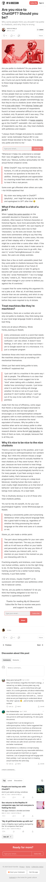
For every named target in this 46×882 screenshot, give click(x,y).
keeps (32, 120)
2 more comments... (9, 770)
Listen (41, 30)
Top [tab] (4, 781)
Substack (12, 877)
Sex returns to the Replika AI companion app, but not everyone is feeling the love (18, 805)
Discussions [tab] (18, 781)
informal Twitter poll (33, 106)
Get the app (33, 872)
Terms (28, 867)
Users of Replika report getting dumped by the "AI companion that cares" (17, 825)
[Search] (42, 780)
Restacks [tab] (16, 660)
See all (6, 837)
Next (39, 645)
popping (39, 120)
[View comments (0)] (13, 831)
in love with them (12, 106)
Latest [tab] (10, 781)
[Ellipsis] (43, 680)
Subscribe (33, 3)
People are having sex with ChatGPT (14, 788)
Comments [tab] (7, 660)
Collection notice (37, 867)
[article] (23, 792)
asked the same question (19, 214)
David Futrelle (12, 28)
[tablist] (11, 660)
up (3, 123)
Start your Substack (17, 872)
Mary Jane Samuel (13, 680)
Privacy (21, 867)
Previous (8, 645)
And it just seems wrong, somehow (15, 792)
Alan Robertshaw (12, 711)
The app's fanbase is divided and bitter (16, 810)
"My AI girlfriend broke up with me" (17, 821)
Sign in (41, 3)
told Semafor (34, 431)
